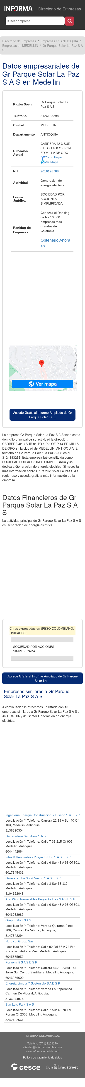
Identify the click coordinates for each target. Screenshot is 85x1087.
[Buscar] (69, 21)
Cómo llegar (53, 157)
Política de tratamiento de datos (42, 1057)
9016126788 (50, 171)
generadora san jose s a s (25, 836)
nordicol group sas (19, 941)
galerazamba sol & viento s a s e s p (33, 878)
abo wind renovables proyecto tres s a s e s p (40, 899)
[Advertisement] (42, 296)
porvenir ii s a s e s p (21, 962)
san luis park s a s (19, 1004)
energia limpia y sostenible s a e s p (32, 983)
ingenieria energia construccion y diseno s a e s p (42, 815)
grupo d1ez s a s (18, 920)
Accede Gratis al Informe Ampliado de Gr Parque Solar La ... (42, 414)
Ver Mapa (51, 162)
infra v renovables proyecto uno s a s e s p (37, 857)
